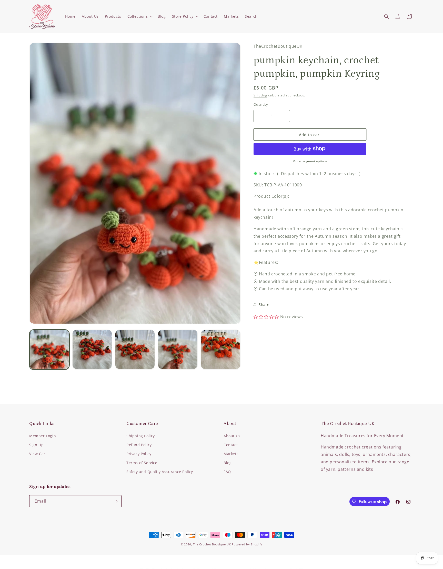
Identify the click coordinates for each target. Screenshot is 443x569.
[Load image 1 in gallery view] (49, 349)
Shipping (260, 95)
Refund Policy (139, 444)
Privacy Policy (138, 453)
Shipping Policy (140, 435)
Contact (231, 444)
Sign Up (36, 444)
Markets (231, 453)
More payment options (310, 161)
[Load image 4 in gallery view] (178, 349)
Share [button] (264, 304)
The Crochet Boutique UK (212, 544)
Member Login (42, 435)
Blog (227, 462)
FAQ (227, 471)
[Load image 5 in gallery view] (220, 349)
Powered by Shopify (247, 544)
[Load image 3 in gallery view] (135, 349)
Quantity (261, 104)
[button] (139, 16)
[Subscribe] (115, 501)
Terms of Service (141, 462)
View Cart (38, 453)
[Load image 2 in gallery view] (92, 349)
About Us (232, 435)
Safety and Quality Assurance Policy (159, 471)
